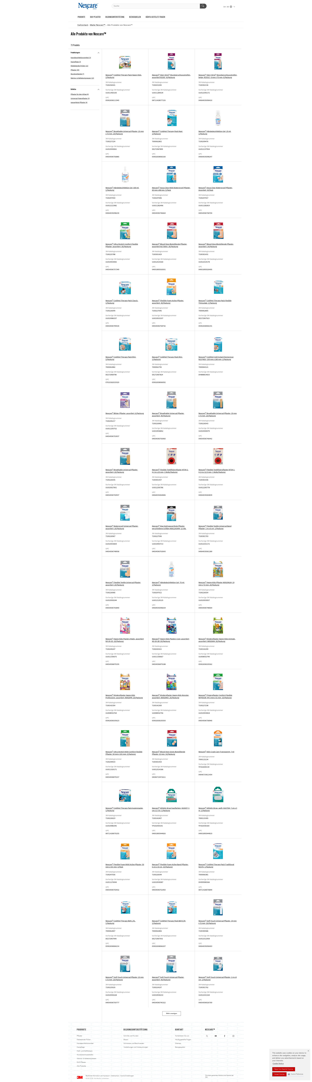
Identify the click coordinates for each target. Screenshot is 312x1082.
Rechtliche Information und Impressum (98, 1076)
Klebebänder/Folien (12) (79, 66)
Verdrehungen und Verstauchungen (136, 1047)
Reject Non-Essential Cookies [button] (283, 1069)
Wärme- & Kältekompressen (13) (82, 78)
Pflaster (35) (75, 70)
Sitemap (178, 1043)
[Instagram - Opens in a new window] (233, 1036)
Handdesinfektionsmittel (85, 1043)
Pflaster (79, 1036)
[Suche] (203, 6)
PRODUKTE (81, 17)
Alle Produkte (81, 1066)
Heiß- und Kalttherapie (84, 1051)
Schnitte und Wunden (131, 1036)
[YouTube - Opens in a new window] (216, 1036)
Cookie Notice (278, 1064)
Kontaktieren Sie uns (182, 1036)
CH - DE (226, 7)
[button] (296, 1074)
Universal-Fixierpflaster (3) (80, 98)
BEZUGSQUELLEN (135, 17)
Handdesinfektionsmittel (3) (81, 57)
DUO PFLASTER (95, 17)
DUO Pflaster (81, 1062)
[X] (207, 1036)
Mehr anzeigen (171, 1013)
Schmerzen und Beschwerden (134, 1043)
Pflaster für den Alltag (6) (80, 94)
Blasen (126, 1039)
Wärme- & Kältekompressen (86, 1058)
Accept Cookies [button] (279, 1074)
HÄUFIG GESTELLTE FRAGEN (155, 17)
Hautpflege (81, 1047)
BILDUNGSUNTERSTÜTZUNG (114, 17)
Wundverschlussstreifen (85, 1055)
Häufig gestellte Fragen (183, 1039)
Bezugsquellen (180, 1047)
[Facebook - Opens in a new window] (224, 1036)
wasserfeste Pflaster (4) (79, 102)
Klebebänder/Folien (84, 1039)
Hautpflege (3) (76, 62)
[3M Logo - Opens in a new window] (88, 6)
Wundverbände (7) (77, 74)
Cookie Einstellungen (127, 1076)
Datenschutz (115, 1076)
